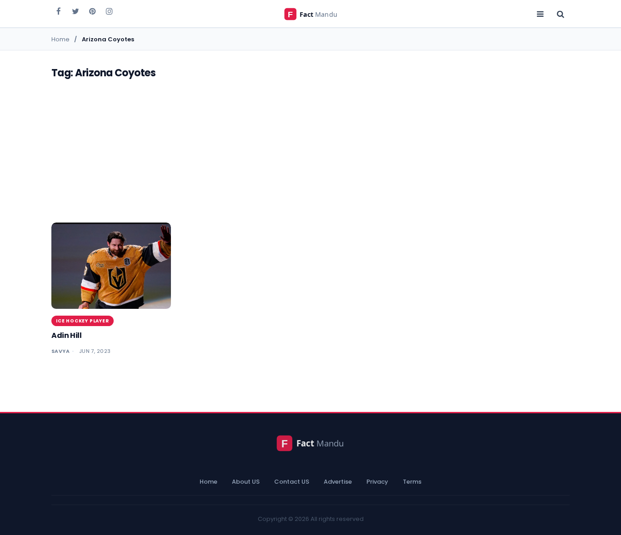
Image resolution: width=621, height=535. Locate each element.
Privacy (377, 481)
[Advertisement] (310, 154)
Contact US (291, 481)
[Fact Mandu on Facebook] (58, 11)
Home (208, 481)
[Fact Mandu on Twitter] (75, 11)
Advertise (338, 481)
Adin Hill (66, 335)
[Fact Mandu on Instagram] (109, 11)
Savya (60, 351)
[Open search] (560, 14)
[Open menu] (540, 14)
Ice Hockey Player (82, 320)
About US (246, 481)
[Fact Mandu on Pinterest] (92, 11)
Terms (412, 481)
